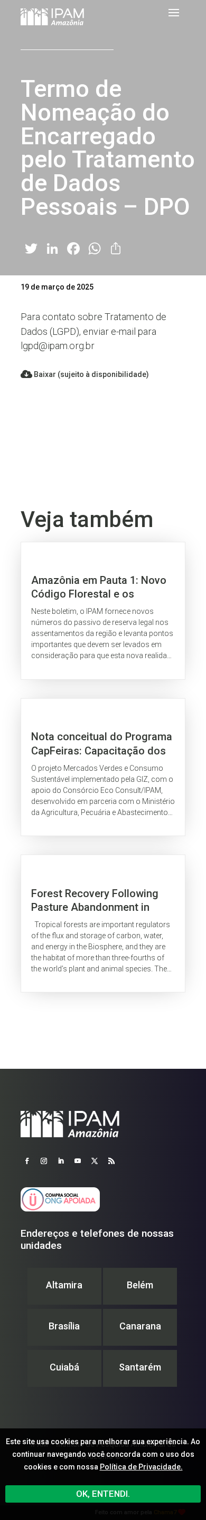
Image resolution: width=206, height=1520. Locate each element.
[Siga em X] (94, 1161)
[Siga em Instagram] (44, 1161)
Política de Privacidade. (141, 1467)
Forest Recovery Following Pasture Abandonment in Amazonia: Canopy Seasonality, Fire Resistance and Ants (103, 923)
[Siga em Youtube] (77, 1161)
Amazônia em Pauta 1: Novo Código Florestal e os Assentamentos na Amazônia (103, 610)
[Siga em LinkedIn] (60, 1161)
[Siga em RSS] (111, 1161)
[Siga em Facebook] (27, 1161)
